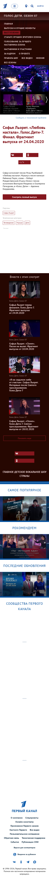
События (15, 842)
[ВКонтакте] (17, 155)
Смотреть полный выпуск (24, 197)
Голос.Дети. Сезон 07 (20, 15)
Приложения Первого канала (24, 825)
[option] (13, 104)
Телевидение (9, 223)
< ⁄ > (21, 162)
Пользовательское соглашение (24, 834)
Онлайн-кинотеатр (24, 821)
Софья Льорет (9, 213)
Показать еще (24, 438)
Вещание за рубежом (27, 854)
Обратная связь (11, 838)
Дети (27, 223)
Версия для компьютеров (24, 848)
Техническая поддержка (33, 838)
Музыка (19, 223)
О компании (17, 817)
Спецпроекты (31, 817)
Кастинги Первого (18, 829)
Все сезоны (10, 62)
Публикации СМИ (30, 842)
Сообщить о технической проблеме (31, 118)
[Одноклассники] (32, 155)
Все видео (34, 829)
